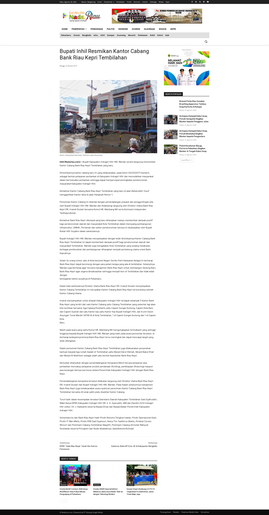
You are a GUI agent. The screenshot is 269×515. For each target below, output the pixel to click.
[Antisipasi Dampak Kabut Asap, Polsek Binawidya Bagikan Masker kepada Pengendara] (171, 134)
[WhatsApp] (100, 73)
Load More (185, 160)
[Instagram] (196, 2)
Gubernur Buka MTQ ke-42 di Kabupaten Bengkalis (134, 446)
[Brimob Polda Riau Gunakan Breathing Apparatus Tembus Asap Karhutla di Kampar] (171, 104)
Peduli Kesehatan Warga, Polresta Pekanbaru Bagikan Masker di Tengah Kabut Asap (193, 148)
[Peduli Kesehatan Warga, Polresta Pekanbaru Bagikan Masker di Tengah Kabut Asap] (171, 149)
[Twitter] (200, 2)
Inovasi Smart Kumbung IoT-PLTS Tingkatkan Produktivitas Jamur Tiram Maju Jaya (141, 491)
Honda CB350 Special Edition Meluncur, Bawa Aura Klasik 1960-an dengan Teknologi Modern (108, 491)
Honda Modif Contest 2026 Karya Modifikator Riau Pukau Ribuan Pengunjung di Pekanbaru (74, 491)
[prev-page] (61, 501)
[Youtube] (207, 2)
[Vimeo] (203, 2)
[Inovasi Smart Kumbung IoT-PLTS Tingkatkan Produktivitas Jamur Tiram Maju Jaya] (142, 475)
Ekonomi (64, 485)
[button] (206, 41)
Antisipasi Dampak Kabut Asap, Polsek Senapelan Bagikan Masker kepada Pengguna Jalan (193, 119)
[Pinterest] (93, 73)
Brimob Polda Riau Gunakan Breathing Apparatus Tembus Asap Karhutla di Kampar (192, 104)
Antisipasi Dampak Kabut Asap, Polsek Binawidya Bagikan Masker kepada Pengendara (193, 134)
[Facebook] (192, 2)
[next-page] (66, 501)
